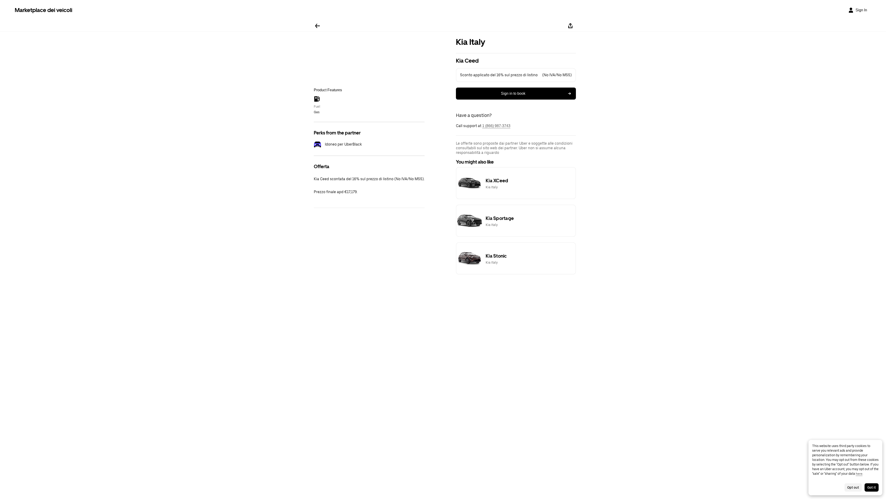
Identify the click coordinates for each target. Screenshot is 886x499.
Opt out (853, 487)
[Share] (570, 25)
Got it (871, 487)
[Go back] (317, 25)
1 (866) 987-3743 (496, 126)
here (859, 473)
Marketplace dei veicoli (43, 10)
